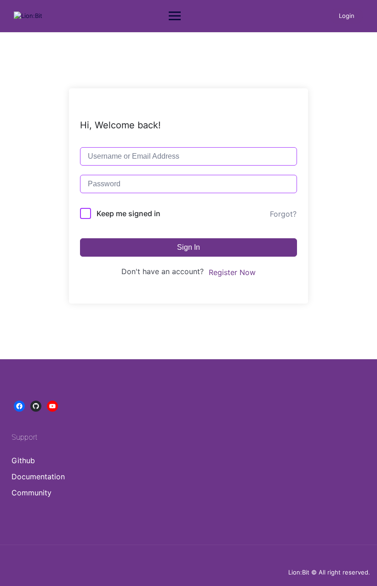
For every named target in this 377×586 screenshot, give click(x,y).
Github (23, 460)
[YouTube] (52, 406)
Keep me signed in (128, 213)
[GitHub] (35, 406)
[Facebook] (19, 406)
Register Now (232, 272)
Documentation (38, 476)
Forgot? (283, 213)
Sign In (188, 247)
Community (31, 492)
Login (346, 15)
